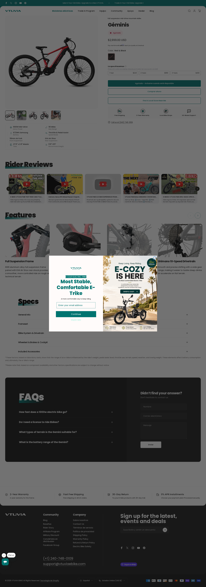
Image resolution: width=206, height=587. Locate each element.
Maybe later (76, 320)
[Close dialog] (154, 258)
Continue (76, 314)
